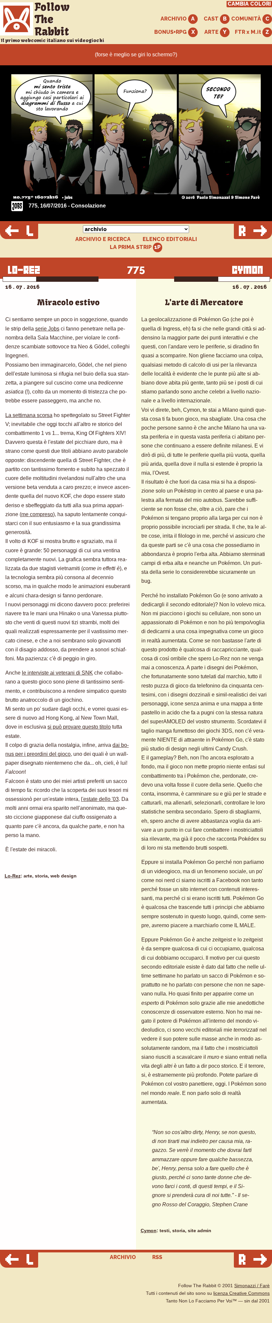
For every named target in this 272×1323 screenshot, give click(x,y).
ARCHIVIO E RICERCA (103, 239)
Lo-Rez (13, 875)
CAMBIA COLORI (249, 4)
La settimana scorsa (28, 415)
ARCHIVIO (174, 19)
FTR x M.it (248, 32)
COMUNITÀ (246, 19)
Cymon (149, 1230)
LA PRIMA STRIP (131, 247)
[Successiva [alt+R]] (253, 231)
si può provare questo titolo (79, 727)
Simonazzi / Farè (252, 1285)
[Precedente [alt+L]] (19, 231)
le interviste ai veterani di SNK (57, 673)
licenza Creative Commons (241, 1293)
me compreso (37, 514)
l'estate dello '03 (100, 799)
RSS (157, 1257)
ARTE (212, 32)
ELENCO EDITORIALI (170, 239)
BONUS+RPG (171, 32)
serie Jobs (47, 328)
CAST (212, 19)
